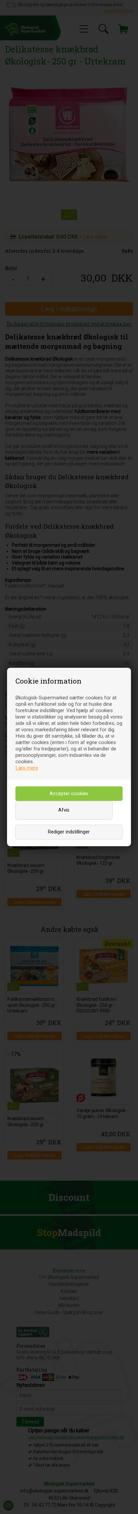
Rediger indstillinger (69, 832)
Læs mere (26, 768)
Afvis (63, 810)
